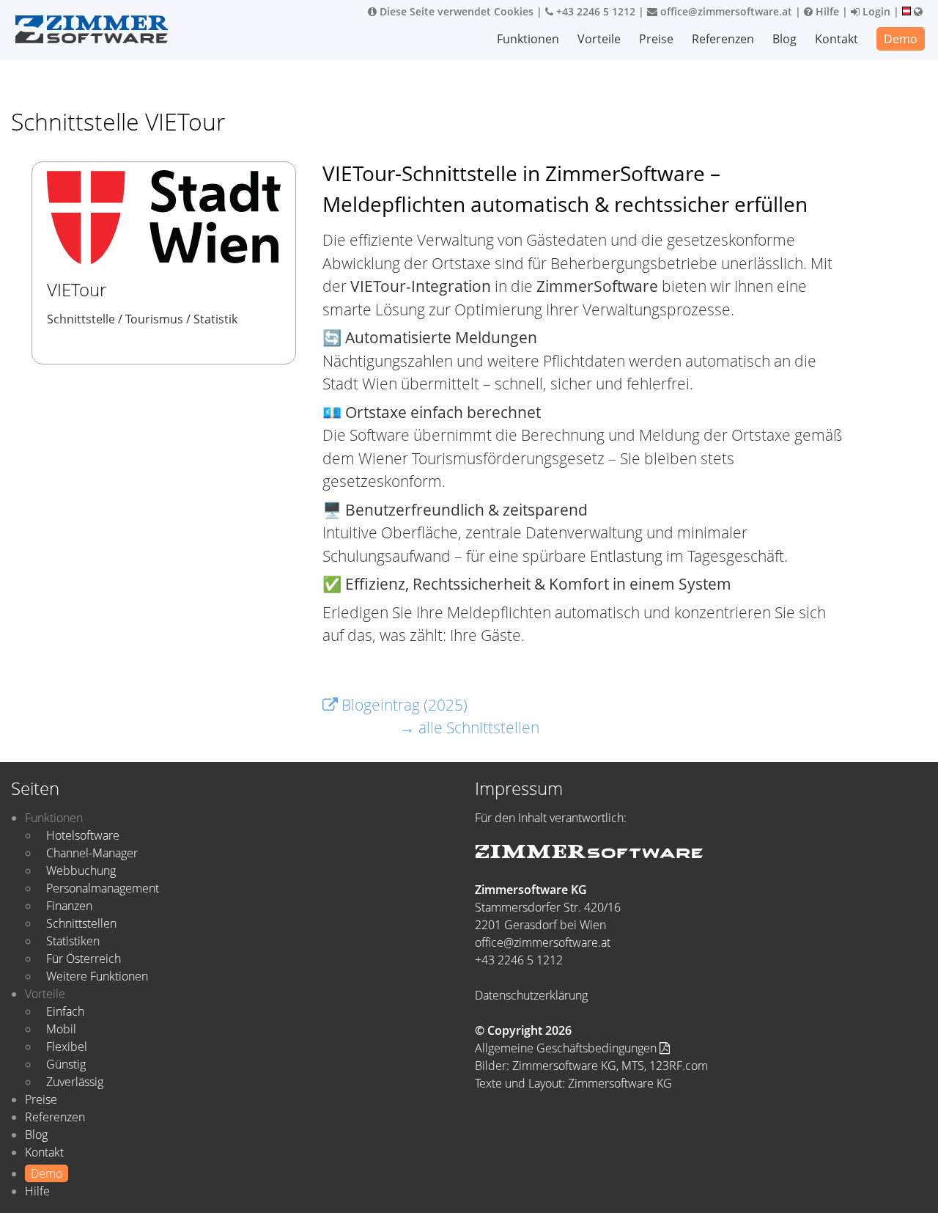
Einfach (65, 1011)
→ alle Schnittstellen (469, 727)
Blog (784, 39)
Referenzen (723, 39)
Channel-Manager (92, 853)
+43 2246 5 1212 (594, 11)
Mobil (61, 1029)
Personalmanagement (102, 888)
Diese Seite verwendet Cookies (455, 11)
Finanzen (69, 906)
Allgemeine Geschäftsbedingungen (567, 1048)
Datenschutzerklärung (531, 995)
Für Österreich (83, 958)
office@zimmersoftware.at (724, 11)
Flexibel (66, 1046)
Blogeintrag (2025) (403, 705)
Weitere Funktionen (97, 976)
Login (875, 11)
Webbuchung (81, 870)
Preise (656, 39)
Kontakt (836, 39)
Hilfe (826, 11)
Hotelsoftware (82, 835)
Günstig (66, 1064)
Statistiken (73, 941)
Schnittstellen (81, 923)
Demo (900, 39)
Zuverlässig (74, 1082)
